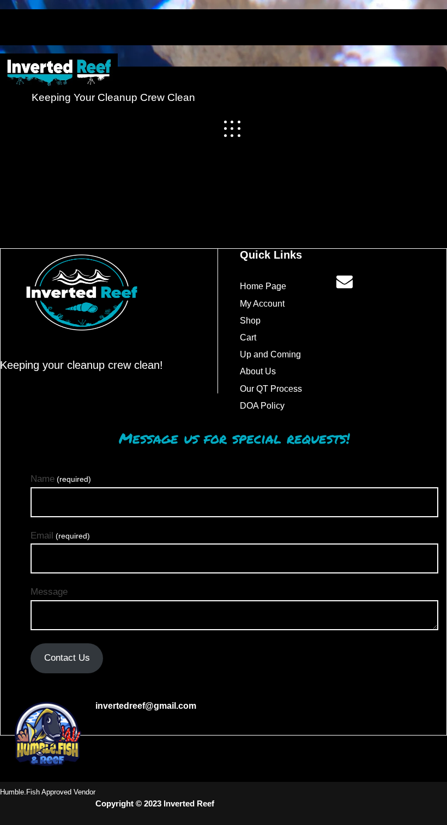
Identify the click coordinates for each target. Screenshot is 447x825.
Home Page (263, 286)
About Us (258, 371)
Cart (248, 337)
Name (61, 479)
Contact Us (67, 658)
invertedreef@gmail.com (145, 705)
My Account (262, 303)
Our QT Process (271, 388)
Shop (250, 320)
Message (49, 592)
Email (60, 535)
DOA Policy (262, 405)
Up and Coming (270, 354)
